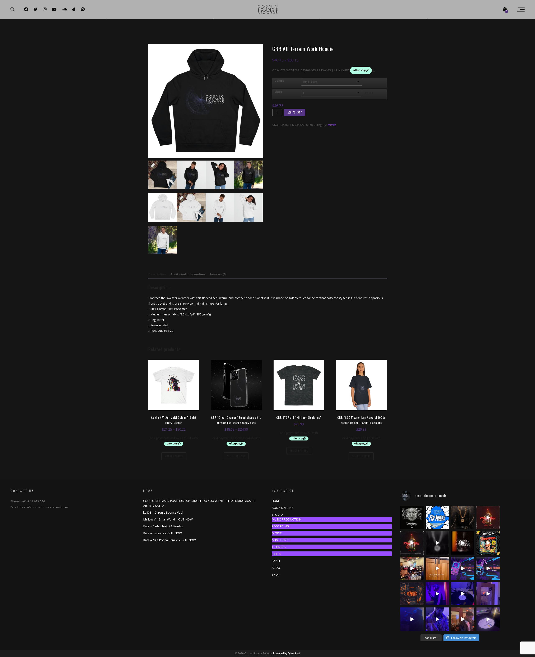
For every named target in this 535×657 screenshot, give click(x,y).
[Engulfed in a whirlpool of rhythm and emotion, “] (412, 594)
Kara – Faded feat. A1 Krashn (163, 526)
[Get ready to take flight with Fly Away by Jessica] (437, 517)
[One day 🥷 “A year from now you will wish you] (488, 594)
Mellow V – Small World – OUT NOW (168, 519)
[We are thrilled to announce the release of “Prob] (412, 543)
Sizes (278, 92)
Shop (276, 575)
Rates (276, 554)
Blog (276, 568)
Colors (279, 81)
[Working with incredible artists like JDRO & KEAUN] (462, 517)
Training (279, 547)
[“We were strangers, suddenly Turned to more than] (488, 517)
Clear (369, 92)
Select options (174, 456)
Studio (277, 515)
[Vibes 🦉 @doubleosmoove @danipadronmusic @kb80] (462, 619)
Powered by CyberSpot (286, 653)
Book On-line (282, 508)
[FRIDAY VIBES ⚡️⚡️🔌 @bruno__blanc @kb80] (437, 594)
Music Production (286, 519)
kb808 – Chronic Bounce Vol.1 (163, 512)
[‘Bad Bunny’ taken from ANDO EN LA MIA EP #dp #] (488, 568)
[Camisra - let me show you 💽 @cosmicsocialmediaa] (488, 619)
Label (276, 561)
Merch (331, 125)
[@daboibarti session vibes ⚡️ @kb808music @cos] (437, 619)
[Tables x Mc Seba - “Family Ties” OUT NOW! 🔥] (412, 517)
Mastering (280, 540)
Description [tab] (157, 274)
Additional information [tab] (187, 274)
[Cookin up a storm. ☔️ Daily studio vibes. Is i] (462, 543)
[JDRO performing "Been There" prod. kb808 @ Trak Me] (412, 619)
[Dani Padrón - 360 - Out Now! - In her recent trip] (488, 543)
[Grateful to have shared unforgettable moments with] (412, 568)
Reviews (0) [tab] (218, 274)
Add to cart (295, 112)
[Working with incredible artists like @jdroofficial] (437, 543)
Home (276, 501)
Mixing (277, 533)
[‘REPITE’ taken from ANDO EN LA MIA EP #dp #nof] (462, 568)
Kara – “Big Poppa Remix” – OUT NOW (169, 540)
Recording (280, 526)
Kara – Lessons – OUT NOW (162, 533)
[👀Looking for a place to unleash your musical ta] (462, 594)
